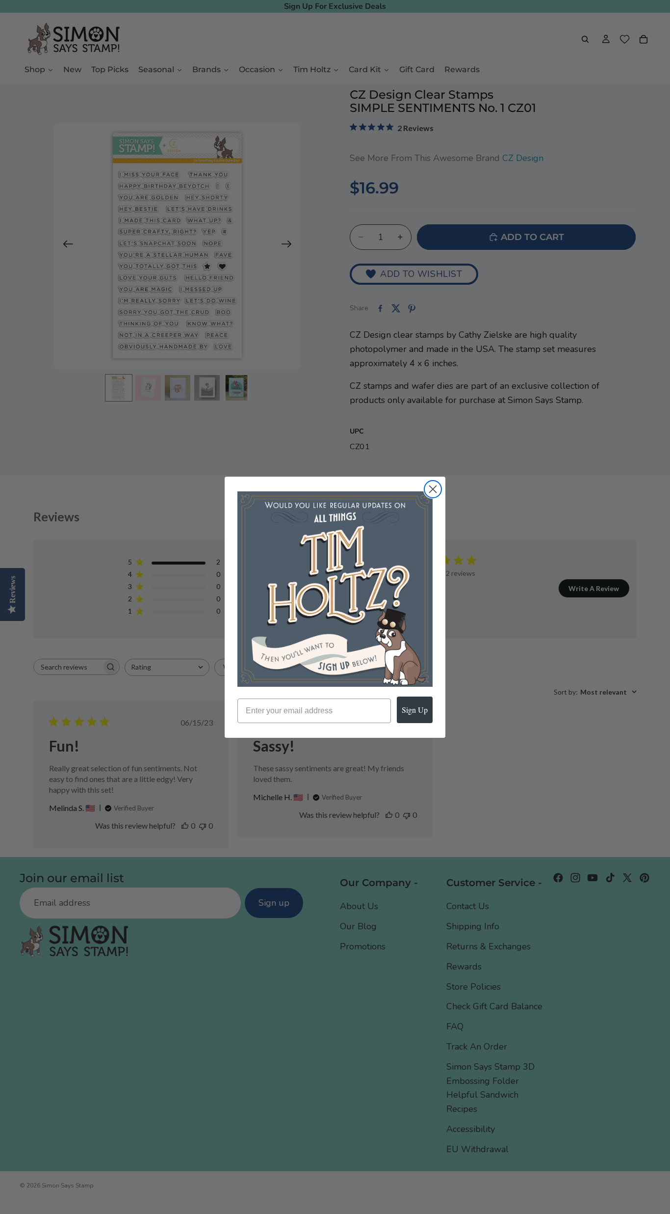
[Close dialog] (432, 489)
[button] (335, 589)
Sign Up (415, 709)
